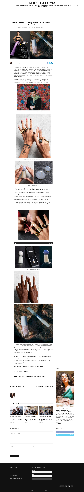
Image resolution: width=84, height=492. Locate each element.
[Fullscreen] (51, 243)
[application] (33, 225)
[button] (33, 225)
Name (33, 470)
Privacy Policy (13, 478)
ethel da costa (29, 376)
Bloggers (23, 376)
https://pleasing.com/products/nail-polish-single (31, 366)
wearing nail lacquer (26, 188)
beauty (19, 376)
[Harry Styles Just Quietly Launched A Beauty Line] (31, 44)
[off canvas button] (7, 5)
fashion (33, 376)
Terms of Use (19, 478)
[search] (77, 6)
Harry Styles (29, 69)
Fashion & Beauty (31, 20)
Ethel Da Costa (42, 3)
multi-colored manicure (37, 189)
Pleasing (27, 75)
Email (33, 474)
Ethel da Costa (15, 63)
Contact (13, 10)
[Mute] (49, 243)
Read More (58, 423)
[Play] (15, 243)
